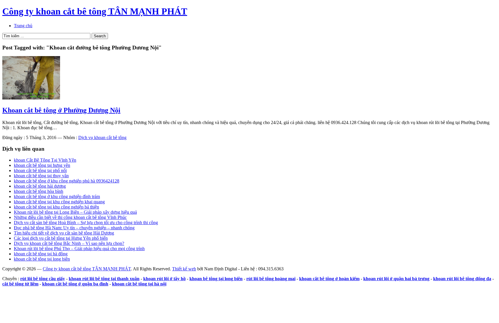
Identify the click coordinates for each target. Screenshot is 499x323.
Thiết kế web (184, 268)
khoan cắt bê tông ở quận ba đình (75, 283)
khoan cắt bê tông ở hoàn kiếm (329, 278)
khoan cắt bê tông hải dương (40, 186)
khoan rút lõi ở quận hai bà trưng (396, 278)
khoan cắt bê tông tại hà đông (41, 253)
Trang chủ (23, 25)
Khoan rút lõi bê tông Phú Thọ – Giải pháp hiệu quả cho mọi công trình (79, 248)
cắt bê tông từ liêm (20, 283)
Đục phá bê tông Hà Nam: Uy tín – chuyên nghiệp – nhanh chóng (74, 227)
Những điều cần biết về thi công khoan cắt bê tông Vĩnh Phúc (70, 217)
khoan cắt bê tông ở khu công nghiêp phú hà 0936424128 (66, 180)
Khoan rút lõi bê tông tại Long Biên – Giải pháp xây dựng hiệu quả (75, 212)
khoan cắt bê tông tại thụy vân (41, 175)
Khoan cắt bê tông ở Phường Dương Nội (61, 110)
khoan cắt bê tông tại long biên (42, 258)
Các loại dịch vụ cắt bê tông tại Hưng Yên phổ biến (61, 238)
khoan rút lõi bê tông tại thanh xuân (104, 278)
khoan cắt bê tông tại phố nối (40, 170)
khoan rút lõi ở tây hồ (164, 278)
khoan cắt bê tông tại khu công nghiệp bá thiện (56, 206)
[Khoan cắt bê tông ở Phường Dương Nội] (31, 97)
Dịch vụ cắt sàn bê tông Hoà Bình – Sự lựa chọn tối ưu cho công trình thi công (86, 222)
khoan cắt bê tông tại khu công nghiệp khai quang (59, 201)
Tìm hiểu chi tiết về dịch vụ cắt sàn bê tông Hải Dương (64, 232)
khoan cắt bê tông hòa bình (38, 191)
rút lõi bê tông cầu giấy (42, 278)
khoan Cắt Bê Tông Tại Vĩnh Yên (45, 160)
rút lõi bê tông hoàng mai (270, 278)
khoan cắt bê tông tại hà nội (139, 283)
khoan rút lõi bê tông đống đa (462, 278)
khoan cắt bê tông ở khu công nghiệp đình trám (57, 196)
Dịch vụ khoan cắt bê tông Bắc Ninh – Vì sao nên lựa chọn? (69, 243)
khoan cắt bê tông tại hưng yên (42, 165)
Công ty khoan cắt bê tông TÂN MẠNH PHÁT (94, 11)
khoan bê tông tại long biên (216, 278)
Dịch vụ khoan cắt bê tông (102, 137)
